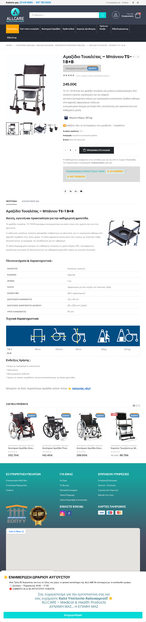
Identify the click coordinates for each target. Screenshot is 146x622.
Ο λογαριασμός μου (113, 2)
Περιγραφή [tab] (11, 201)
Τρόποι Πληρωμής (67, 495)
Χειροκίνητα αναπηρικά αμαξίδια (84, 135)
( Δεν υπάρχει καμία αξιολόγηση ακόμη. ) (93, 75)
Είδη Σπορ (12, 37)
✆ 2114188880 (115, 171)
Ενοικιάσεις (12, 28)
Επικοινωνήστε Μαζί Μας (16, 480)
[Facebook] (133, 3)
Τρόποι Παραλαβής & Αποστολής (73, 500)
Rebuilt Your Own (106, 495)
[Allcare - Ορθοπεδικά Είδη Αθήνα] (13, 14)
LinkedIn (70, 191)
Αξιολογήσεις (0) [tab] (30, 201)
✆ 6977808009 (76, 176)
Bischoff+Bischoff (77, 140)
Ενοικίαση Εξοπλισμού (107, 480)
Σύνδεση (125, 2)
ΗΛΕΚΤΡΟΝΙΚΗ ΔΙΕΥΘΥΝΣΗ (81, 191)
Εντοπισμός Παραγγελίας (16, 485)
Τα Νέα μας (64, 485)
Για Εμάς (63, 480)
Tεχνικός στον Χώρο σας (108, 490)
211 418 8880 (19, 2)
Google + (76, 191)
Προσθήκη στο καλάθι (98, 150)
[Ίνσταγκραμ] (138, 3)
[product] (21, 426)
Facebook (65, 191)
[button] (7, 88)
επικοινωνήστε (97, 162)
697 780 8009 (43, 2)
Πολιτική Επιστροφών (68, 490)
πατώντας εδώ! (81, 388)
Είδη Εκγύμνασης (120, 28)
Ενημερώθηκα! (73, 615)
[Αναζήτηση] (102, 15)
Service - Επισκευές (107, 485)
